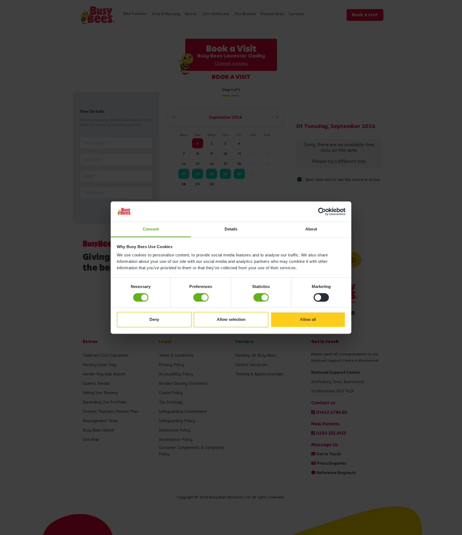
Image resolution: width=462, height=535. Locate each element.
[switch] (201, 297)
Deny (154, 319)
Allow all (308, 319)
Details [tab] (231, 229)
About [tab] (311, 229)
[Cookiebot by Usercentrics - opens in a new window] (322, 211)
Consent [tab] (151, 229)
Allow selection (231, 319)
